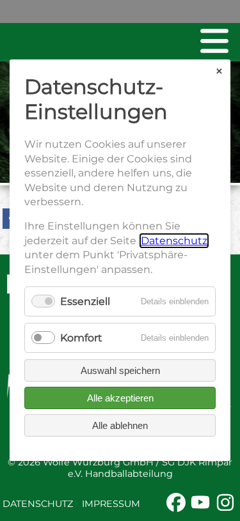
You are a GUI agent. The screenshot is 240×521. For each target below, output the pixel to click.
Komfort (81, 338)
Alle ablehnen (120, 426)
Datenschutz (38, 503)
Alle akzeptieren (120, 398)
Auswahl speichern (120, 371)
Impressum (111, 503)
